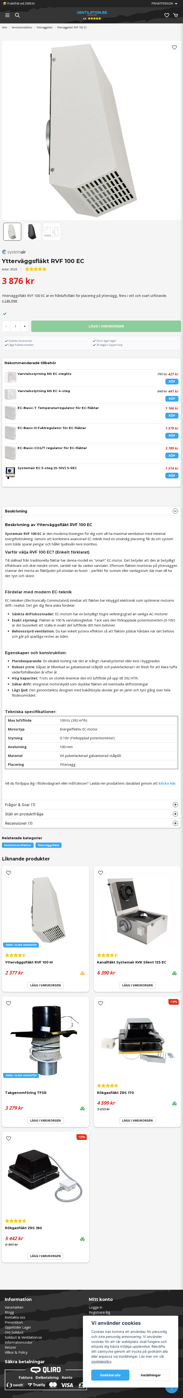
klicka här (167, 783)
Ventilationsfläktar (22, 27)
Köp (172, 381)
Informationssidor (18, 1342)
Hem (4, 27)
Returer (10, 1347)
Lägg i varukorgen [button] (45, 985)
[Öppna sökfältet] (17, 15)
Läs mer (11, 300)
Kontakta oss (15, 1317)
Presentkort (14, 1322)
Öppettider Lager (18, 1327)
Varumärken (14, 1307)
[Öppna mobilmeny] (7, 15)
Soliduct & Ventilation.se (23, 1337)
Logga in (95, 1307)
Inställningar (151, 1375)
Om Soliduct (14, 1332)
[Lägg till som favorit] (166, 15)
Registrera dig (99, 1312)
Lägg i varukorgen (137, 985)
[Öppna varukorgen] (175, 15)
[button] (174, 47)
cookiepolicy (101, 1361)
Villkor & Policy (16, 1352)
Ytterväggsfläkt (45, 27)
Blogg (9, 1312)
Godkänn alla (110, 1375)
